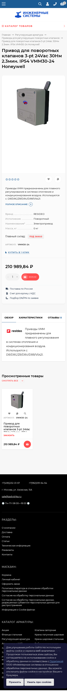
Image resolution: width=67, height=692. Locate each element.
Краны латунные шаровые (49, 634)
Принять (15, 682)
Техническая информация (16, 545)
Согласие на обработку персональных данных (28, 595)
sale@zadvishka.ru (11, 496)
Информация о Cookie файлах (18, 609)
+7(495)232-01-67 (11, 483)
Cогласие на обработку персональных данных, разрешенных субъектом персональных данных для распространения (30, 603)
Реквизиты (8, 550)
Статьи (5, 541)
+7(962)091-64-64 (38, 483)
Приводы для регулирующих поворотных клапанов (30, 38)
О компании (8, 527)
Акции (5, 630)
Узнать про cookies (39, 682)
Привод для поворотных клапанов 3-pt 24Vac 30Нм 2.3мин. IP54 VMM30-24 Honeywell (17, 430)
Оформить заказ (11, 584)
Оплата (6, 536)
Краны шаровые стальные (49, 639)
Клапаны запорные (45, 630)
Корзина (6, 575)
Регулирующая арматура (29, 34)
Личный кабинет (11, 579)
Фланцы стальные (12, 634)
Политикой (56, 661)
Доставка (7, 532)
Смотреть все (10, 381)
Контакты (7, 554)
